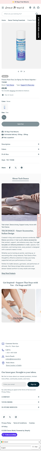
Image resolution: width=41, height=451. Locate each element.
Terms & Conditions (20, 423)
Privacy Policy (6, 423)
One (4, 118)
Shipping (12, 90)
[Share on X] (15, 167)
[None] (5, 107)
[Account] (34, 7)
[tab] (20, 179)
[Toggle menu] (3, 7)
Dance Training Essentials (16, 20)
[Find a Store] (30, 7)
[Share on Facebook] (9, 167)
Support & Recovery (27, 85)
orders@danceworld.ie (13, 359)
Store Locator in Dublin (13, 365)
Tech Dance (10, 85)
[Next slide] (24, 71)
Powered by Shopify (23, 430)
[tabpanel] (20, 229)
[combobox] (20, 13)
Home (4, 20)
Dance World (11, 430)
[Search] (36, 14)
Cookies (32, 423)
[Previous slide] (18, 71)
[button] (39, 225)
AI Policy (4, 426)
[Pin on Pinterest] (21, 167)
